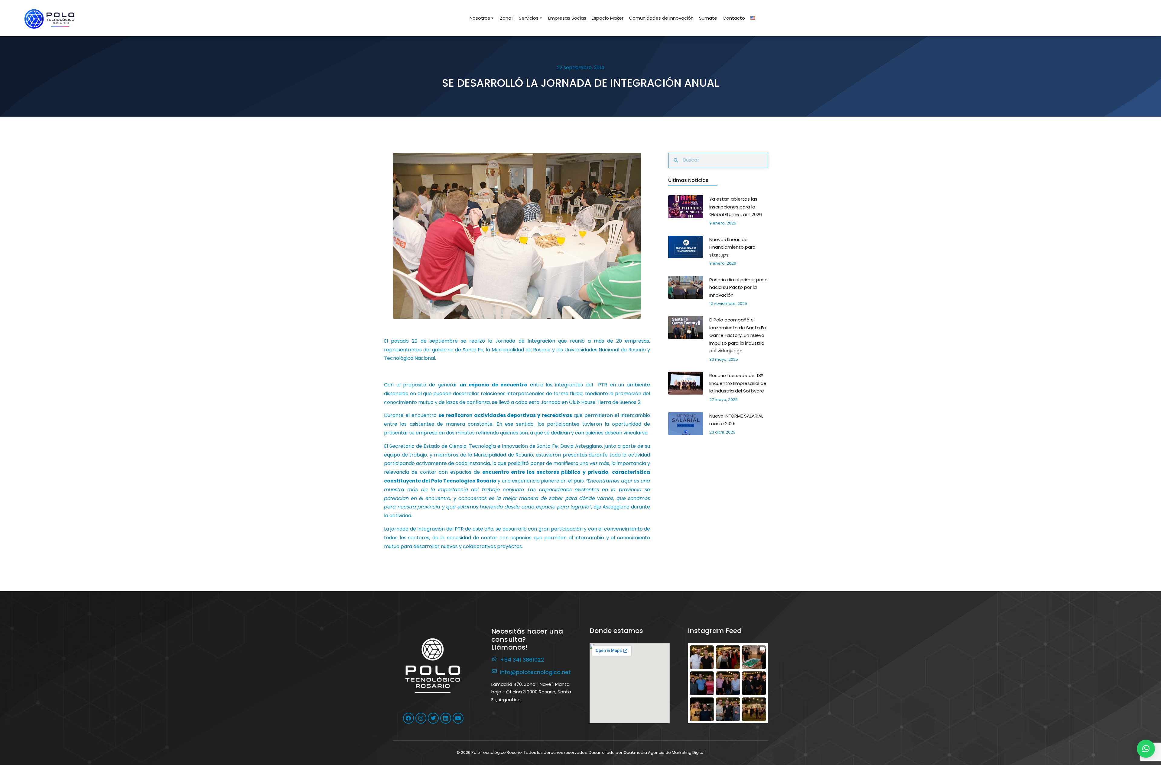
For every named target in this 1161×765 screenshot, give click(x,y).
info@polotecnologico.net (535, 672)
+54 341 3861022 (522, 659)
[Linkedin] (445, 718)
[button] (728, 683)
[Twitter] (433, 718)
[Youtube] (458, 718)
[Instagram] (420, 718)
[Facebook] (408, 718)
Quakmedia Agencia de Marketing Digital (663, 752)
